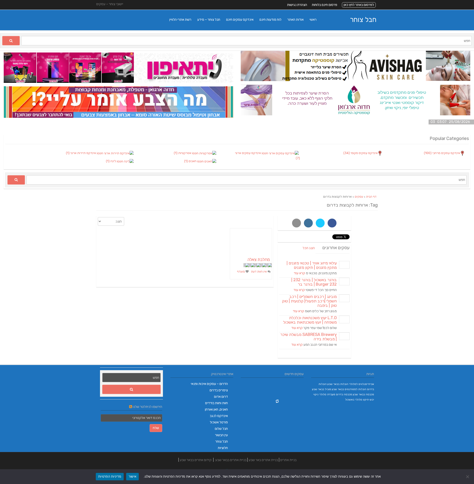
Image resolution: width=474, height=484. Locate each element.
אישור (132, 476)
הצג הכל (309, 248)
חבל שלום (221, 429)
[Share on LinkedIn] (308, 223)
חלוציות (223, 448)
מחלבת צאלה (258, 259)
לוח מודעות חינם (270, 19)
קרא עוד (299, 273)
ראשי (313, 19)
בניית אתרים (288, 460)
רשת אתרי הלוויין (180, 19)
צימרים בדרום (219, 390)
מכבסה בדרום (344, 394)
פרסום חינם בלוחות (324, 5)
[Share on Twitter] (320, 223)
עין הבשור (221, 435)
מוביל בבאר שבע (321, 389)
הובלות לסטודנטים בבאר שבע (349, 389)
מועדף (241, 271)
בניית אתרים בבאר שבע (230, 460)
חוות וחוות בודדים (216, 403)
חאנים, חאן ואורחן (216, 409)
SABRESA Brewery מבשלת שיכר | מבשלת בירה (308, 336)
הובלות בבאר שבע (337, 384)
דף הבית (371, 196)
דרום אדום (221, 397)
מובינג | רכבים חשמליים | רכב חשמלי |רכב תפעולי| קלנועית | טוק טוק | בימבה (309, 301)
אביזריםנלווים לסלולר (361, 384)
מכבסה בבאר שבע (363, 394)
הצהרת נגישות (297, 5)
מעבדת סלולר (327, 394)
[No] (467, 476)
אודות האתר (295, 19)
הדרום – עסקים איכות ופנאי (209, 384)
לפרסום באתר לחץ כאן (359, 5)
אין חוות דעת (259, 271)
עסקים (359, 196)
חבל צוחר (363, 20)
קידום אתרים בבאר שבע (196, 460)
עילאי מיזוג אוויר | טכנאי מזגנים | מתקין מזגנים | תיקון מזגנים (312, 265)
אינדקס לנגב (219, 416)
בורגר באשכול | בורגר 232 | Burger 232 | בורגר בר (314, 282)
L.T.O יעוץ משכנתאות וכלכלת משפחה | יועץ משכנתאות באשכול (310, 320)
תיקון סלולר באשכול (357, 399)
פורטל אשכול (219, 422)
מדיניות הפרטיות (109, 476)
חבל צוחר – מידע (208, 19)
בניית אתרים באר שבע (263, 460)
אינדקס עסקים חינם (240, 19)
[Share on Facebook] (332, 223)
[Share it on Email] (296, 223)
